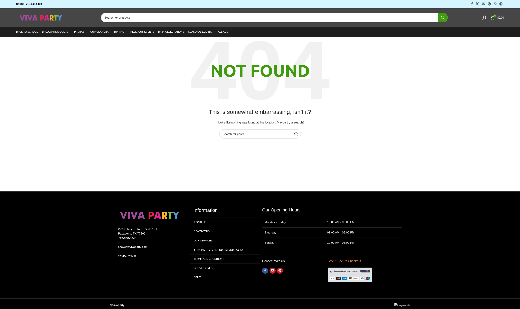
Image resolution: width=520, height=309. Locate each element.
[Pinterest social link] (489, 4)
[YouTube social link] (273, 271)
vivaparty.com (127, 255)
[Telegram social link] (501, 4)
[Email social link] (483, 4)
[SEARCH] (443, 17)
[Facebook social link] (472, 4)
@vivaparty (117, 305)
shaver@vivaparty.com (133, 246)
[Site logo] (41, 17)
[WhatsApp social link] (495, 4)
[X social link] (477, 4)
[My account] (484, 17)
